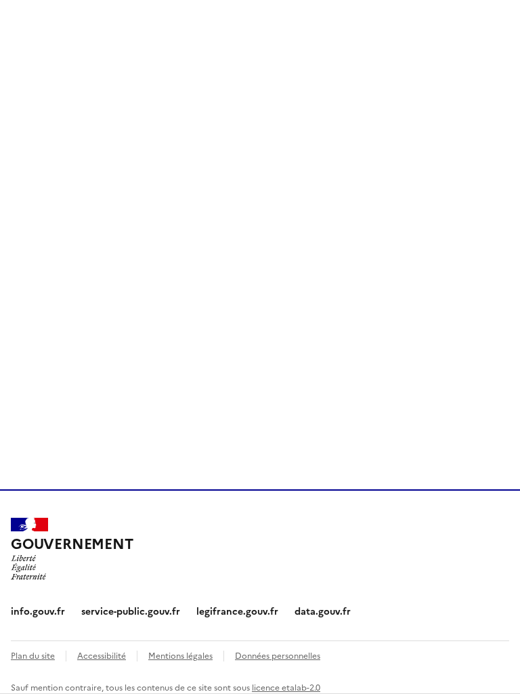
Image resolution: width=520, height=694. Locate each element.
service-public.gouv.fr (130, 610)
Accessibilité (101, 655)
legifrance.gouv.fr (237, 610)
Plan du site (33, 655)
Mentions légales (180, 655)
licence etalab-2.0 (286, 687)
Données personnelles (277, 655)
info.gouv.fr (38, 610)
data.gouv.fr (323, 610)
